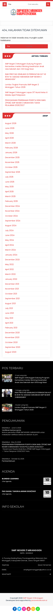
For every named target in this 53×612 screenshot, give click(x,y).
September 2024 (12, 220)
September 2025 (12, 172)
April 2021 (9, 323)
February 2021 (11, 327)
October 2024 (11, 216)
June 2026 (9, 128)
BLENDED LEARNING (10, 478)
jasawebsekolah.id (39, 600)
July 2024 (9, 230)
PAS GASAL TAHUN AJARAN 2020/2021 (19, 491)
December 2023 (12, 259)
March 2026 (10, 143)
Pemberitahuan (8, 461)
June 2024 (10, 235)
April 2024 (9, 245)
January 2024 (11, 254)
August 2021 (10, 303)
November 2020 (12, 337)
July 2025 (9, 177)
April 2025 (9, 191)
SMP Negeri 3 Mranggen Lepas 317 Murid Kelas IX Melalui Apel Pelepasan (26, 93)
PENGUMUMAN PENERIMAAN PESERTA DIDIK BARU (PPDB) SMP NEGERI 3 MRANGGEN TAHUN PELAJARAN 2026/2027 (25, 103)
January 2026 (11, 152)
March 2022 (10, 274)
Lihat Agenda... (7, 481)
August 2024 (10, 225)
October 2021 (11, 293)
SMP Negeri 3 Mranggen (33, 598)
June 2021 (9, 313)
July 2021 (9, 308)
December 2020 (12, 332)
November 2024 (12, 211)
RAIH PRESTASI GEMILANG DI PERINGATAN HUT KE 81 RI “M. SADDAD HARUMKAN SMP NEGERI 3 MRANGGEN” (25, 77)
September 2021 (12, 298)
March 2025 (10, 196)
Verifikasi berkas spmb (11, 430)
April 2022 (9, 269)
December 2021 (12, 284)
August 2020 (10, 352)
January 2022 (11, 279)
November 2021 (12, 288)
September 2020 (12, 347)
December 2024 (12, 206)
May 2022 (9, 264)
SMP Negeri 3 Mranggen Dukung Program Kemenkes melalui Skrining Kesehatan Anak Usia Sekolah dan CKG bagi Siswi (24, 66)
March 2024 (10, 250)
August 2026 (10, 123)
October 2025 (11, 167)
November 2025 (12, 162)
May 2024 (9, 240)
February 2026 (11, 147)
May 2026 (9, 133)
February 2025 (11, 201)
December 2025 (12, 157)
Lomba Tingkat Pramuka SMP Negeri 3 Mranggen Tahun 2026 (22, 85)
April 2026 (9, 138)
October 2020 (11, 342)
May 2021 (9, 318)
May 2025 (9, 186)
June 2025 (9, 181)
